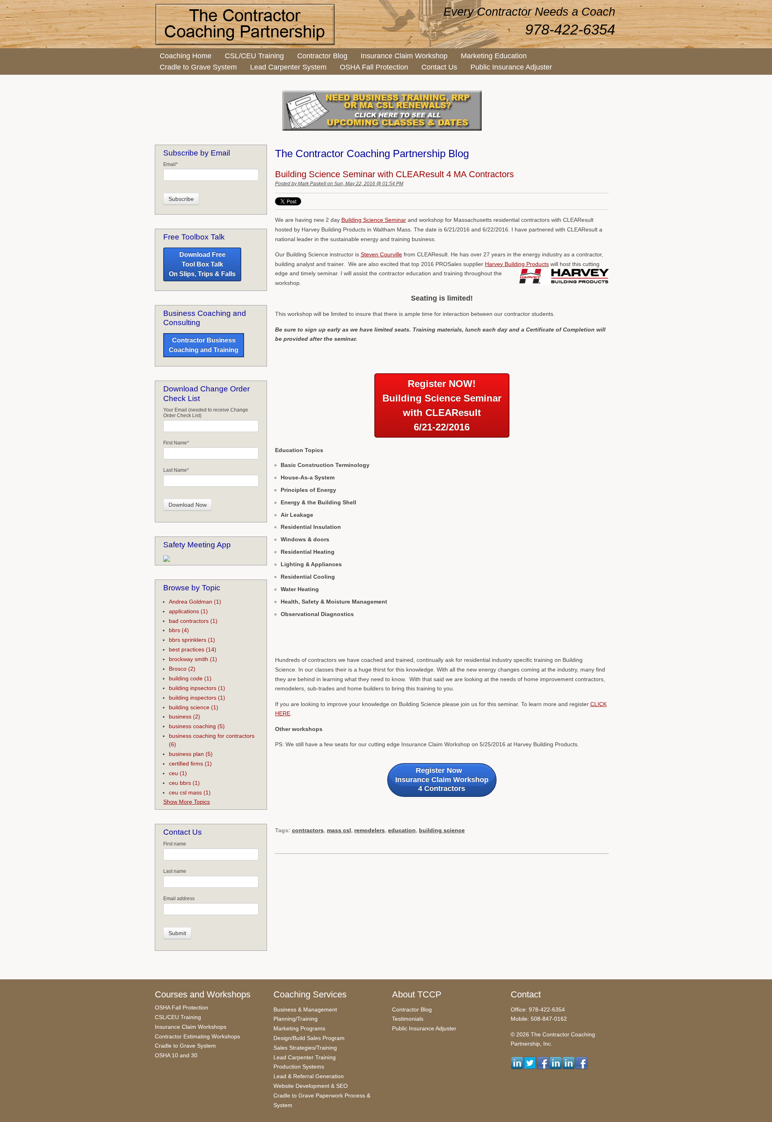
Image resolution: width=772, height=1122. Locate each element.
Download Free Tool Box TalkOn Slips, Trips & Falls (202, 264)
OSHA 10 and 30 (176, 1055)
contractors (308, 830)
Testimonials (407, 1019)
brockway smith (193, 659)
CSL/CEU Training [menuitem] (254, 56)
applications (188, 611)
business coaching (197, 726)
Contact (526, 994)
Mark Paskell (312, 183)
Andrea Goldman (195, 601)
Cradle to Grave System (185, 1045)
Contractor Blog (412, 1009)
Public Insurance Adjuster (424, 1028)
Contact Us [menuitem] (439, 67)
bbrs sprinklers (192, 640)
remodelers (369, 830)
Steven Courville (381, 254)
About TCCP (416, 994)
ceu (178, 773)
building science (442, 830)
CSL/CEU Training (178, 1017)
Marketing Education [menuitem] (494, 56)
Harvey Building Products (517, 264)
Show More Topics (186, 802)
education (402, 830)
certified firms (190, 763)
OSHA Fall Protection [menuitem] (374, 67)
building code (190, 678)
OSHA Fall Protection (181, 1007)
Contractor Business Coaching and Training (203, 345)
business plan (191, 754)
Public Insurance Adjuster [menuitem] (511, 67)
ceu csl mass (190, 792)
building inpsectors (197, 688)
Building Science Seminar (373, 220)
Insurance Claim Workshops (190, 1027)
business (184, 716)
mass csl (339, 830)
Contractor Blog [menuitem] (322, 56)
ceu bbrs (184, 783)
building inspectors (197, 697)
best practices (192, 649)
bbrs (179, 630)
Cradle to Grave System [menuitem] (198, 67)
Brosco (182, 668)
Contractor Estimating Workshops (197, 1036)
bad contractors (193, 621)
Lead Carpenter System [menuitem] (288, 67)
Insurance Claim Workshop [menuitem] (404, 56)
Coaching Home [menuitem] (185, 56)
